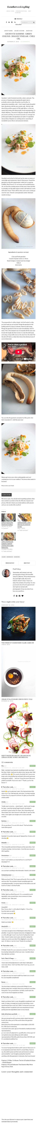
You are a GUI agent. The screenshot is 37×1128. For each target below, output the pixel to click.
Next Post (27, 563)
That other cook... (8, 787)
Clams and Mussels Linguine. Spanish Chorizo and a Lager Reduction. (7, 544)
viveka (3, 802)
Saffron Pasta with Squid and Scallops (7, 523)
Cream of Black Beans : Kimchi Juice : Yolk (16, 699)
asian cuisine (19, 30)
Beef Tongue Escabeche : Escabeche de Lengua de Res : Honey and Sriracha (16, 756)
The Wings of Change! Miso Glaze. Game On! (17, 643)
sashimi (17, 556)
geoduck (10, 556)
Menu (19, 19)
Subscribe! (18, 24)
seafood (29, 30)
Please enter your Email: (7, 485)
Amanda (3, 842)
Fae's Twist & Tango (7, 958)
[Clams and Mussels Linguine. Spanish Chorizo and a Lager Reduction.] (8, 536)
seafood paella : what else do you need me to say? (24, 524)
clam (4, 556)
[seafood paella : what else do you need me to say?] (25, 517)
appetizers (8, 30)
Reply (33, 765)
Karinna (3, 821)
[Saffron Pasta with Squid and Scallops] (8, 517)
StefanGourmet (6, 875)
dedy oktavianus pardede (9, 1014)
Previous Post (10, 563)
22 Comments (25, 41)
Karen (3, 982)
